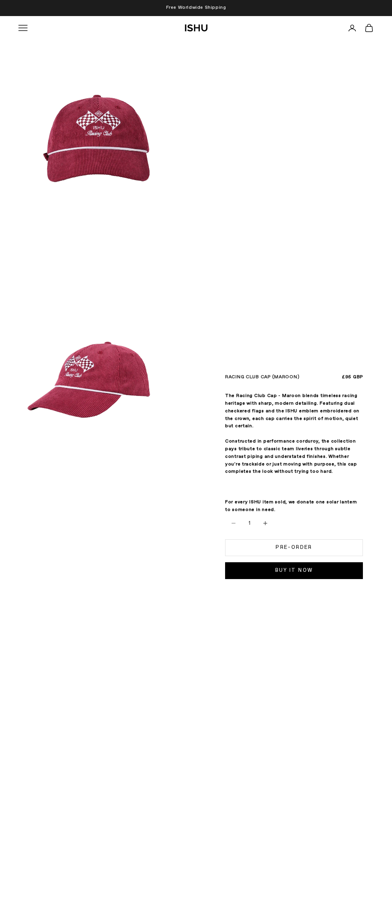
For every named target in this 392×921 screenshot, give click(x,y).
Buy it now (294, 570)
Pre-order (294, 547)
